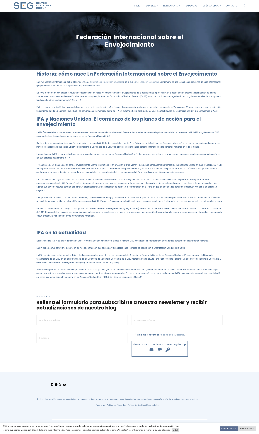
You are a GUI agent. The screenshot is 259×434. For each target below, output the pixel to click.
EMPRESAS (151, 5)
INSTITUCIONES (170, 5)
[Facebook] (56, 386)
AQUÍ (39, 430)
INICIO (137, 5)
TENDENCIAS (191, 5)
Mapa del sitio (152, 405)
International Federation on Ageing (107, 82)
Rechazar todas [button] (247, 428)
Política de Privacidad (172, 334)
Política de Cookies (136, 405)
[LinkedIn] (52, 386)
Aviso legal (100, 405)
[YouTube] (64, 386)
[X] (60, 386)
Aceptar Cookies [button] (228, 428)
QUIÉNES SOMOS (210, 5)
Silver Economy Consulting (146, 82)
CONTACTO (231, 5)
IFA (40, 82)
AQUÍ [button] (175, 430)
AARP (59, 107)
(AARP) (143, 96)
